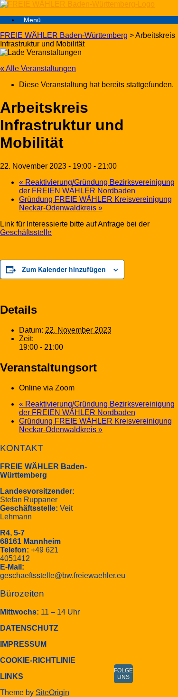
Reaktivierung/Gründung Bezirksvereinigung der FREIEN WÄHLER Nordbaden (97, 186)
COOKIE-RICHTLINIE (37, 660)
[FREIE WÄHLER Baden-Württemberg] (77, 4)
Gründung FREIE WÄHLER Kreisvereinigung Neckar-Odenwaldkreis (95, 203)
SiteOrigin (52, 692)
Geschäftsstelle (26, 232)
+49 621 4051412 (29, 554)
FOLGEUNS (123, 673)
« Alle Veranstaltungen (38, 68)
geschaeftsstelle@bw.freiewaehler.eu (62, 575)
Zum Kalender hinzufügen (64, 269)
